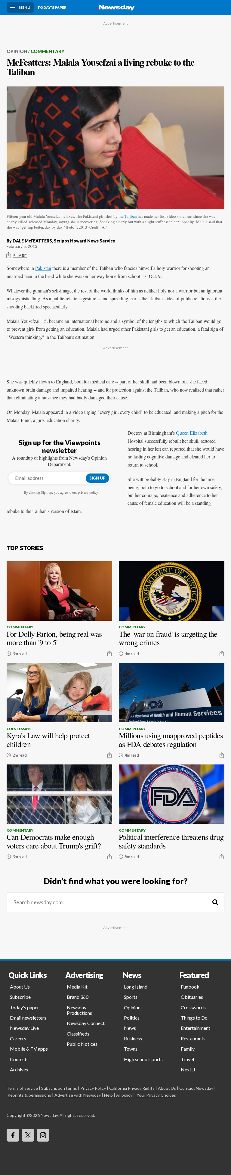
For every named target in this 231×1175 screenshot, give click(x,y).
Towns (130, 1049)
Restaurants (193, 1038)
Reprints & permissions (29, 1095)
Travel (187, 1059)
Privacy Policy (93, 1088)
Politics (132, 1017)
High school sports (143, 1059)
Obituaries (192, 997)
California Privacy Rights (132, 1088)
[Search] (215, 902)
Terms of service (22, 1088)
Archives (19, 1069)
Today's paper (24, 1007)
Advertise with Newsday (77, 1095)
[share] (109, 653)
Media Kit (77, 986)
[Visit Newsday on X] (28, 1135)
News (130, 1028)
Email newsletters (28, 1017)
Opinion (17, 51)
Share (20, 255)
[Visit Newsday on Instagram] (43, 1135)
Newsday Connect (86, 1023)
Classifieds (78, 1033)
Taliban (131, 216)
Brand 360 (77, 997)
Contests (19, 1059)
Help (108, 1095)
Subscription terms (59, 1088)
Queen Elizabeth (192, 433)
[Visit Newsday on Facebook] (13, 1135)
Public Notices (82, 1044)
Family (188, 1049)
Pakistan (43, 268)
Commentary (47, 51)
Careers (18, 1038)
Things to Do (194, 1017)
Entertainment (195, 1028)
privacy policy (88, 492)
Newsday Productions (79, 1010)
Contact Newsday (196, 1088)
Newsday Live (24, 1028)
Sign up (97, 478)
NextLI (188, 1069)
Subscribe (20, 997)
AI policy (124, 1095)
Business (133, 1038)
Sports (130, 997)
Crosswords (193, 1007)
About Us (20, 986)
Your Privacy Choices (156, 1095)
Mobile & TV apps (29, 1049)
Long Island (135, 986)
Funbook (190, 986)
